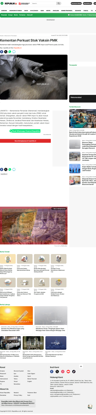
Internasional (4, 379)
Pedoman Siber (32, 392)
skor (26, 10)
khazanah (34, 10)
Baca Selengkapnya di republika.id (25, 141)
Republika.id (87, 3)
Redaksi (16, 392)
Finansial (4, 15)
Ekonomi (7, 35)
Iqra (15, 373)
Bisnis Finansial (67, 10)
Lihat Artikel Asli (47, 134)
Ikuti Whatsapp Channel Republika (26, 131)
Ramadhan (17, 384)
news (48, 10)
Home (1, 35)
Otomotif (29, 15)
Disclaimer (3, 395)
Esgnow (2, 381)
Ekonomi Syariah (15, 10)
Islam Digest (31, 373)
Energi (10, 15)
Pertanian (22, 15)
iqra (42, 10)
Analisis (16, 376)
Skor (28, 371)
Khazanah (3, 373)
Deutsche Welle (76, 3)
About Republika (5, 392)
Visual (15, 381)
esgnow (78, 10)
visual (85, 10)
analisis (56, 10)
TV (92, 10)
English (29, 381)
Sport (29, 376)
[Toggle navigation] (2, 3)
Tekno (15, 379)
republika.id (17, 48)
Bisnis (16, 15)
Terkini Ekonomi (74, 107)
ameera (4, 10)
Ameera (2, 371)
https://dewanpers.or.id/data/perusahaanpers (15, 405)
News (1, 376)
